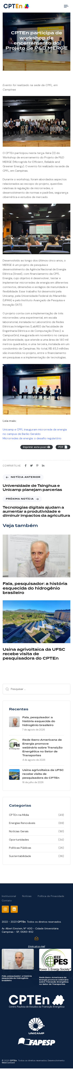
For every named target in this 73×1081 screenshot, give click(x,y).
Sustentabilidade (20, 856)
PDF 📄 (63, 447)
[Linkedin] (14, 909)
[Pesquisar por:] (36, 689)
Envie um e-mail (36, 946)
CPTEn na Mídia (19, 815)
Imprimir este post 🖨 (36, 447)
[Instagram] (5, 909)
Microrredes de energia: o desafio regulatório (32, 438)
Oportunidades (19, 839)
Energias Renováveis (22, 823)
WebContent (8, 1062)
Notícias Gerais (19, 831)
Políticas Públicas (20, 848)
